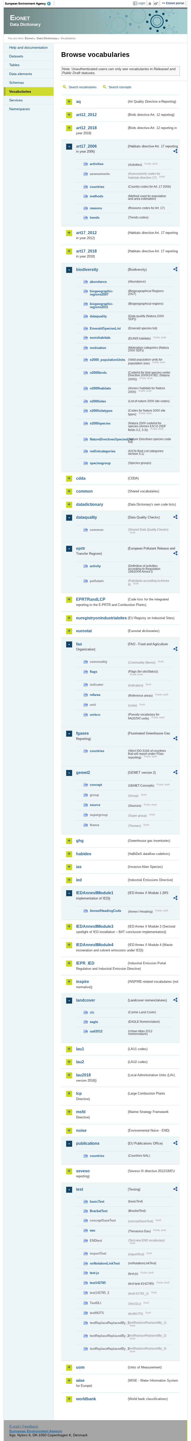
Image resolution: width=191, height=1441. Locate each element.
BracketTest (98, 1211)
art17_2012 (86, 233)
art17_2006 (86, 146)
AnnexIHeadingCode (105, 911)
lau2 (80, 1062)
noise (81, 1130)
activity (95, 566)
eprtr (80, 548)
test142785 (98, 1283)
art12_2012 (86, 115)
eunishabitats (100, 337)
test (79, 1189)
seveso (83, 1171)
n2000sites (98, 401)
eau (92, 1230)
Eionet (29, 38)
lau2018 (83, 1075)
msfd (81, 1112)
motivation (98, 348)
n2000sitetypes (101, 411)
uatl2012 (96, 1031)
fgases (82, 733)
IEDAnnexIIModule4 (94, 945)
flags (93, 672)
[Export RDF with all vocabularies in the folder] (175, 152)
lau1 (80, 1049)
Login (141, 3)
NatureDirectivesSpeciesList (108, 439)
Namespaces (19, 109)
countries (97, 187)
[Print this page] (150, 3)
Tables (14, 65)
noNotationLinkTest (105, 1263)
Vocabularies (20, 91)
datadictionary (89, 504)
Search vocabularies (82, 87)
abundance (98, 282)
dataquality (98, 316)
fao (79, 644)
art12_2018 (86, 128)
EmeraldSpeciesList (105, 328)
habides (83, 854)
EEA (29, 3)
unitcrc (95, 715)
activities (96, 164)
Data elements (20, 74)
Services (16, 100)
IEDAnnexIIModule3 (94, 926)
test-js (94, 1273)
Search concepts (120, 87)
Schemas (16, 83)
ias (79, 867)
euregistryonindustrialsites (101, 618)
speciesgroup (100, 463)
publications (87, 1143)
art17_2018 (86, 251)
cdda (81, 478)
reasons (96, 208)
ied (79, 880)
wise (80, 1380)
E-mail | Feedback (23, 1426)
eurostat (84, 631)
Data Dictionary (47, 38)
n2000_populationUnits (107, 360)
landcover (85, 1000)
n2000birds (98, 373)
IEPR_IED (85, 963)
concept (96, 785)
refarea (95, 695)
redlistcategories (102, 451)
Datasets (16, 56)
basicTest (97, 1201)
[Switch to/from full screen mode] (157, 3)
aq (78, 101)
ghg (80, 841)
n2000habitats (100, 388)
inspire (82, 981)
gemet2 (83, 772)
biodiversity (87, 269)
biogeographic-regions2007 (101, 292)
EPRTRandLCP (90, 599)
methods (96, 196)
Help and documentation (28, 47)
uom (80, 1367)
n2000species (100, 423)
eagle (94, 1022)
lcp (79, 1093)
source (95, 805)
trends (94, 217)
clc (92, 1012)
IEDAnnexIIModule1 (94, 893)
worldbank (86, 1399)
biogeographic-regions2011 (101, 305)
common (84, 491)
